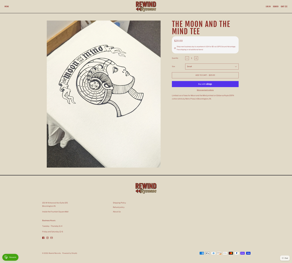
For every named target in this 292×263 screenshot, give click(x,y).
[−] (187, 58)
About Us (117, 212)
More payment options (205, 90)
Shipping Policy (119, 203)
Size (173, 66)
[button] (276, 6)
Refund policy (118, 207)
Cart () (284, 7)
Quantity (175, 58)
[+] (196, 58)
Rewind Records (55, 253)
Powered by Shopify (69, 253)
